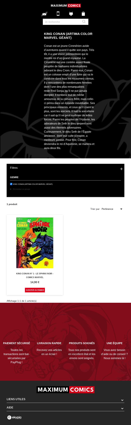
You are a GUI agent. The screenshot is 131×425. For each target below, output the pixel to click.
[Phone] (59, 15)
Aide (10, 407)
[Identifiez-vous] (71, 15)
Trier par (95, 209)
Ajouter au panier (35, 290)
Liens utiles (16, 399)
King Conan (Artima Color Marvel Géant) (33, 184)
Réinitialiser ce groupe (21, 189)
